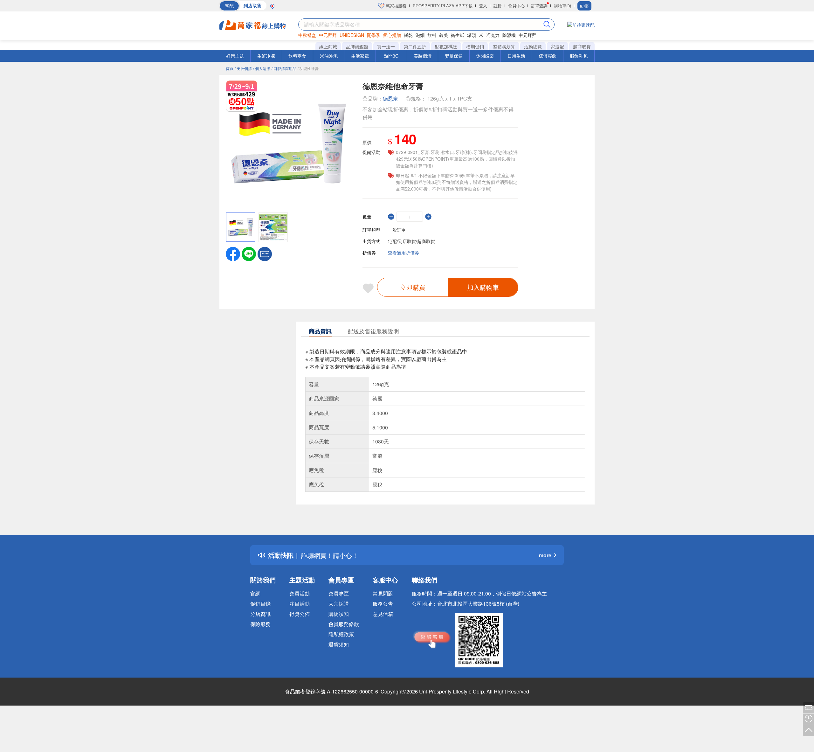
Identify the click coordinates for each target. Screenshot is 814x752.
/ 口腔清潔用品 (284, 68)
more (545, 555)
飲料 (431, 35)
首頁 (229, 68)
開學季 (373, 35)
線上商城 (328, 46)
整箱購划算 (504, 46)
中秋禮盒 (307, 35)
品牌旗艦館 (357, 46)
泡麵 (420, 35)
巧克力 (493, 35)
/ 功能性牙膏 (308, 68)
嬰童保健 (454, 55)
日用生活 (516, 55)
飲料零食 (297, 55)
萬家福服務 (395, 6)
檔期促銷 (475, 46)
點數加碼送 (446, 46)
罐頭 (471, 35)
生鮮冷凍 (266, 55)
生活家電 (360, 55)
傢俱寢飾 (547, 55)
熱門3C (391, 55)
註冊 (497, 6)
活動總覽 (533, 46)
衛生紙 (457, 35)
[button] (265, 253)
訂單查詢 (539, 6)
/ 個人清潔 (261, 68)
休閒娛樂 (485, 55)
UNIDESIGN (352, 35)
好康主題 (235, 55)
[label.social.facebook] (233, 253)
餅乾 (408, 35)
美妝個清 (422, 55)
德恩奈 (390, 98)
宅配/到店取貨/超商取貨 (411, 241)
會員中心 (516, 6)
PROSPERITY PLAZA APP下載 (443, 6)
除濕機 (509, 35)
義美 (443, 35)
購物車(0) (562, 6)
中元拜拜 (328, 35)
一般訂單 (397, 229)
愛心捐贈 (392, 35)
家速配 (557, 46)
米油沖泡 (329, 55)
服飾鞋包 (579, 55)
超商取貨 (582, 46)
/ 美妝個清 (243, 68)
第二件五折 (415, 46)
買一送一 (386, 46)
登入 (483, 6)
